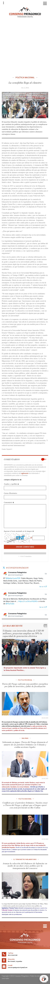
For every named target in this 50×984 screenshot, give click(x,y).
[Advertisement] (25, 46)
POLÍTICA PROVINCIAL (25, 680)
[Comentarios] (13, 116)
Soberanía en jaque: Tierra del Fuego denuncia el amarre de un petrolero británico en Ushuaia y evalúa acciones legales (25, 745)
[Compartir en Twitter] (9, 116)
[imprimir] (17, 116)
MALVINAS (25, 738)
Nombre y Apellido (10, 484)
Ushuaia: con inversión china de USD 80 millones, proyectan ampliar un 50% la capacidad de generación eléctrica (23, 633)
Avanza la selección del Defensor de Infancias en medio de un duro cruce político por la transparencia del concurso (25, 866)
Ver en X (42, 586)
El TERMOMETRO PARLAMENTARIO (25, 859)
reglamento (24, 473)
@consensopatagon (17, 568)
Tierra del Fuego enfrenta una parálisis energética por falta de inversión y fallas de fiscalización (25, 685)
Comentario (8, 502)
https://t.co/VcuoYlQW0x (28, 601)
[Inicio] (25, 12)
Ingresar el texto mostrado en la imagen (18, 531)
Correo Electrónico (10, 493)
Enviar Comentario (25, 547)
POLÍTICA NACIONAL (25, 77)
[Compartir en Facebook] (4, 116)
